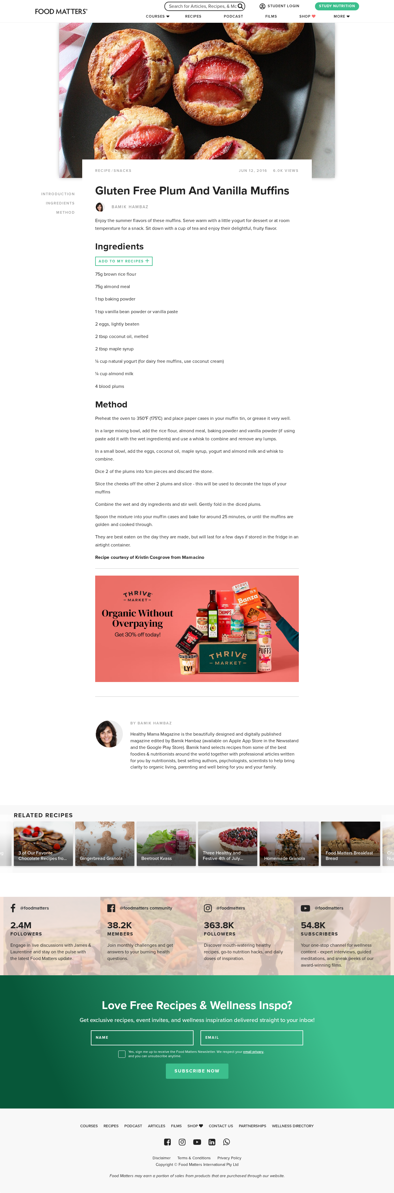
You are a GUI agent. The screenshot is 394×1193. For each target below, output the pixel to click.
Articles (156, 1126)
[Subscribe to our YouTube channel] (197, 1142)
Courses (155, 16)
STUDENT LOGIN (283, 6)
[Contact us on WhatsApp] (226, 1142)
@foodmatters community (146, 908)
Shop (305, 16)
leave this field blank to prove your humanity (23, 982)
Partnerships (252, 1126)
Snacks (123, 170)
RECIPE (103, 170)
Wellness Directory (293, 1126)
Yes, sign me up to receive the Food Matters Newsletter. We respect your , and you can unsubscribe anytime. (196, 1054)
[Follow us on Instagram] (182, 1142)
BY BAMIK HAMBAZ (151, 723)
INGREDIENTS (60, 203)
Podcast (233, 16)
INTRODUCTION (58, 194)
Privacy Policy (229, 1158)
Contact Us (221, 1126)
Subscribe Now (197, 1071)
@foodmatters (34, 908)
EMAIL (212, 1037)
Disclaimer (161, 1158)
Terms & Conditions (194, 1158)
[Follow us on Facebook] (167, 1142)
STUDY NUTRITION (337, 6)
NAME (102, 1037)
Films (271, 16)
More (339, 16)
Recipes (193, 16)
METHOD (65, 212)
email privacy (253, 1052)
